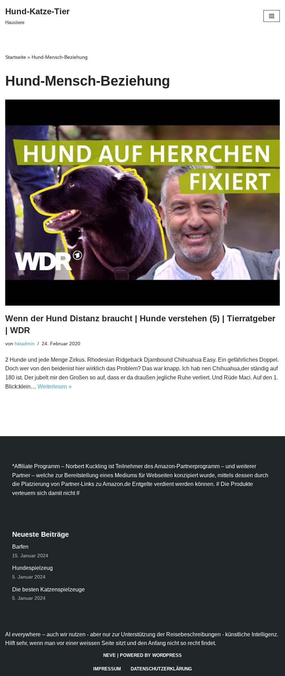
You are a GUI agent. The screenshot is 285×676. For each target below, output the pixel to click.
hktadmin (25, 343)
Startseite (15, 57)
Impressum (107, 668)
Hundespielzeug (32, 568)
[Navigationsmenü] (271, 16)
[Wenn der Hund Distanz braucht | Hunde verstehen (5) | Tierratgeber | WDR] (142, 203)
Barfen (20, 547)
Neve (109, 655)
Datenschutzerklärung (161, 668)
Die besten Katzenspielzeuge (48, 589)
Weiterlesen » (55, 387)
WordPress (167, 655)
